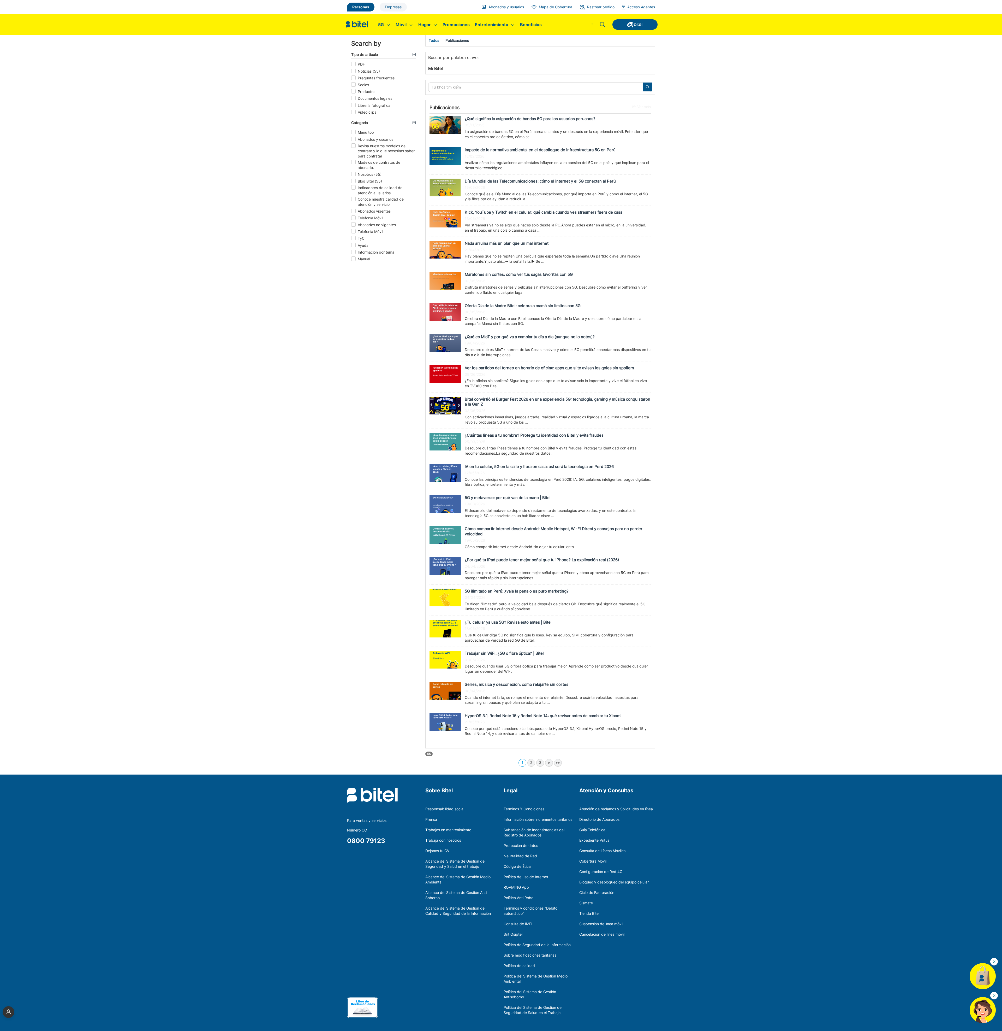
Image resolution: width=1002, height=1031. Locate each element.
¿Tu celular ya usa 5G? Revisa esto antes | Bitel (508, 622)
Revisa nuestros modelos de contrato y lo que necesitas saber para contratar (386, 151)
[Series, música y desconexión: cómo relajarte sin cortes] (445, 690)
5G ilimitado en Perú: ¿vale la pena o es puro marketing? (517, 591)
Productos (366, 91)
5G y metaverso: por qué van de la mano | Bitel (508, 497)
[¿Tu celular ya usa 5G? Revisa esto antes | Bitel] (445, 628)
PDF (361, 64)
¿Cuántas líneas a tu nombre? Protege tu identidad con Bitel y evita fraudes (534, 435)
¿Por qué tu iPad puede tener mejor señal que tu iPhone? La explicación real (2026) (542, 559)
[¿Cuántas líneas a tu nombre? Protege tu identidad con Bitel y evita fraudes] (445, 441)
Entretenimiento (492, 24)
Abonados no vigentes (377, 224)
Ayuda (363, 245)
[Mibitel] (632, 24)
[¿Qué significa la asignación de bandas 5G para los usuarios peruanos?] (445, 124)
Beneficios (531, 24)
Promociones (456, 24)
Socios (363, 85)
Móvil (402, 24)
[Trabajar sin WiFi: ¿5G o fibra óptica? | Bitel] (445, 659)
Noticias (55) (369, 71)
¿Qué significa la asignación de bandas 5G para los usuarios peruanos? (530, 118)
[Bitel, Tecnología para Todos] (358, 24)
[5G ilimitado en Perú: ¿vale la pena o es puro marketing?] (445, 597)
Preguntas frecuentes (376, 78)
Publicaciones (457, 40)
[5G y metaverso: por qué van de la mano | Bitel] (445, 503)
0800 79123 (366, 841)
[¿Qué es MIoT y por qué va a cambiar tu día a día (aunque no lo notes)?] (445, 343)
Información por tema (376, 252)
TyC (361, 238)
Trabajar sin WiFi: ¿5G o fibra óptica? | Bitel (504, 653)
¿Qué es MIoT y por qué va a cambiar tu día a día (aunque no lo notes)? (530, 336)
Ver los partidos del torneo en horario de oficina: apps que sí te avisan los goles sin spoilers (549, 367)
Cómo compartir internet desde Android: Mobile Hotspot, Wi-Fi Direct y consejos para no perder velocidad (553, 531)
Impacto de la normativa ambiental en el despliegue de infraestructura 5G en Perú (540, 149)
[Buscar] (602, 24)
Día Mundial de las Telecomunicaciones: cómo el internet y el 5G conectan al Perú (540, 181)
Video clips (367, 112)
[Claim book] (362, 1007)
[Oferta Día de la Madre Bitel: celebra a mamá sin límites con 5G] (445, 311)
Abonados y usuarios (375, 139)
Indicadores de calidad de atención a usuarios (380, 190)
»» (558, 762)
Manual (364, 259)
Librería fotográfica (374, 105)
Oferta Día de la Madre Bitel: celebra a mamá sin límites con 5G (523, 305)
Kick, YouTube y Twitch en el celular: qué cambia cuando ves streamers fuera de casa (543, 212)
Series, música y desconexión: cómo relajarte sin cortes (516, 684)
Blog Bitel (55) (370, 181)
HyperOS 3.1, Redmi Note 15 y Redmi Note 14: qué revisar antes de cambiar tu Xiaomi (543, 715)
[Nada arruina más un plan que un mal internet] (445, 249)
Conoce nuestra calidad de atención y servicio (381, 202)
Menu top (366, 132)
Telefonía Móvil (370, 218)
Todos (434, 40)
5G (381, 24)
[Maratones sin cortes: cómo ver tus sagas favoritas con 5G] (445, 280)
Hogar (425, 24)
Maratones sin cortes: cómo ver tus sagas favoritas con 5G (519, 274)
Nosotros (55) (369, 174)
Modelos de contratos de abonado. (379, 165)
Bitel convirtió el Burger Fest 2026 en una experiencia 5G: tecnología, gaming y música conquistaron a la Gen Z (557, 402)
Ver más (644, 106)
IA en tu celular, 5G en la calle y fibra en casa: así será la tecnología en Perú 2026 (539, 466)
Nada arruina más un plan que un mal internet (506, 243)
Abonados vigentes (374, 211)
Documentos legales (375, 98)
